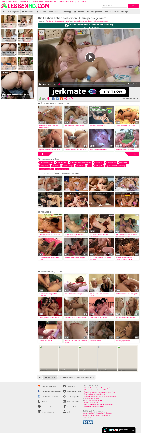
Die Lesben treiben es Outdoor (125, 149)
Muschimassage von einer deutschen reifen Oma (99, 392)
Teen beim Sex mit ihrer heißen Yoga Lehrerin (98, 404)
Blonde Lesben (127, 177)
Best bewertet (113, 11)
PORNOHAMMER (25, 2)
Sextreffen (53, 11)
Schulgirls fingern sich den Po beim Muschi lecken (100, 396)
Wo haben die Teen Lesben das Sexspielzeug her (48, 126)
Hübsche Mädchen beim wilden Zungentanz (98, 388)
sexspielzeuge (68, 166)
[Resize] (133, 84)
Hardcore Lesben (95, 340)
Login (68, 412)
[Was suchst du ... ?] (133, 6)
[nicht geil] (48, 99)
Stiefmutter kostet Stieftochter (93, 407)
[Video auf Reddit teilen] (61, 99)
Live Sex (42, 11)
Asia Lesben (100, 413)
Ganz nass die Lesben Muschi (99, 149)
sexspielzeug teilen (47, 169)
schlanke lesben (99, 21)
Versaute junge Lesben (123, 340)
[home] (39, 377)
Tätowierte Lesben (76, 194)
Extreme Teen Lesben (45, 340)
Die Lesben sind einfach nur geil (74, 125)
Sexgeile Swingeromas (91, 398)
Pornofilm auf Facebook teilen (51, 392)
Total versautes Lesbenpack (98, 317)
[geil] (40, 99)
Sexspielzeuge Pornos (62, 21)
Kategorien (14, 11)
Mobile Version (46, 402)
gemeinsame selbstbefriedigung (81, 162)
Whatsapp (67, 11)
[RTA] (88, 423)
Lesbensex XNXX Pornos (66, 2)
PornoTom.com (38, 2)
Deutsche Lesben (127, 194)
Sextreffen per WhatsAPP (97, 125)
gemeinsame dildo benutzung (116, 166)
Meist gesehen (95, 11)
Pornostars (29, 11)
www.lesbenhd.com (48, 407)
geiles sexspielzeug (47, 162)
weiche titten (124, 162)
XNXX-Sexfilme (81, 2)
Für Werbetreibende (47, 412)
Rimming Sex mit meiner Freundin (95, 394)
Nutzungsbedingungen (74, 392)
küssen (90, 21)
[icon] (3, 11)
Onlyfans (80, 11)
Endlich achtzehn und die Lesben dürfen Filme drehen (49, 318)
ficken (75, 21)
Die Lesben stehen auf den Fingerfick (127, 294)
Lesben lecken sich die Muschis (125, 125)
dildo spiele (99, 166)
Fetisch (50, 194)
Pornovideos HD (50, 2)
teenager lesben (62, 162)
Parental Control (72, 407)
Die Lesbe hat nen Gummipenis (74, 294)
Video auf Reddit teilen (48, 386)
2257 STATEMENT (73, 402)
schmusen (56, 166)
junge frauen (45, 166)
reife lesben (80, 166)
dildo (79, 21)
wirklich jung (99, 162)
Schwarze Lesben (101, 194)
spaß (106, 21)
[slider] (92, 84)
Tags (126, 11)
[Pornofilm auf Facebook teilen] (53, 99)
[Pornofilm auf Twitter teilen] (57, 99)
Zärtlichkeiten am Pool (91, 402)
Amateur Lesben (50, 177)
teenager (84, 21)
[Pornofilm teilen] (66, 99)
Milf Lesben (75, 177)
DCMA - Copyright (72, 397)
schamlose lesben (62, 169)
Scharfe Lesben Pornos (9, 2)
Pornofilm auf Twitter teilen (49, 397)
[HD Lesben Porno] (25, 8)
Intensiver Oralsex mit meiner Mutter (96, 390)
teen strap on (112, 162)
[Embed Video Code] (71, 99)
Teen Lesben (50, 21)
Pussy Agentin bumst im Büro (93, 400)
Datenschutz (71, 386)
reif (90, 166)
